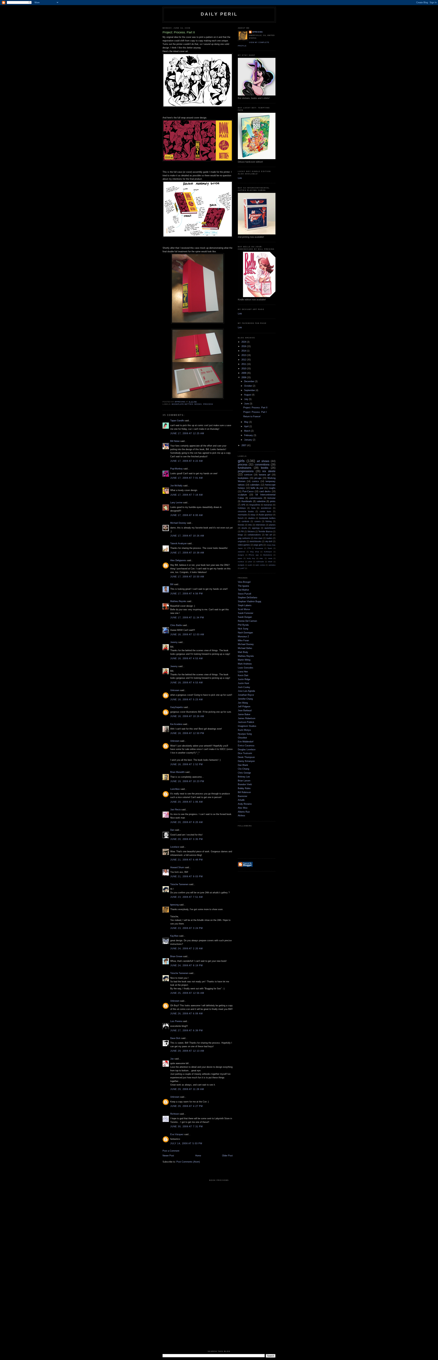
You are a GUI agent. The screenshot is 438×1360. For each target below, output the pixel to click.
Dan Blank (243, 765)
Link (240, 178)
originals (242, 541)
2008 (244, 377)
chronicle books (246, 511)
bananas (268, 505)
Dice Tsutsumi (245, 753)
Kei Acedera (176, 724)
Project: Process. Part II (255, 407)
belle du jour (257, 488)
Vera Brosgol (244, 582)
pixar (250, 562)
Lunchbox (175, 789)
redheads (260, 562)
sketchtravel (269, 528)
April (246, 426)
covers (257, 521)
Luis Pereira (176, 1021)
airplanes (241, 552)
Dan (172, 830)
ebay (253, 515)
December (249, 381)
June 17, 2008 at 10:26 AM (187, 535)
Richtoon (174, 1114)
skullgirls (241, 565)
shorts (244, 528)
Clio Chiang (243, 769)
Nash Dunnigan (245, 632)
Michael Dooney (178, 523)
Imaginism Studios (247, 726)
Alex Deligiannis (178, 560)
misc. (261, 558)
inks (250, 525)
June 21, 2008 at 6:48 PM (186, 859)
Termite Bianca (265, 531)
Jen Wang (243, 702)
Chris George (244, 772)
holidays (242, 508)
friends (241, 525)
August (248, 394)
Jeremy (174, 642)
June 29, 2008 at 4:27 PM (186, 1106)
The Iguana (243, 586)
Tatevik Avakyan (178, 543)
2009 (244, 373)
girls (241, 461)
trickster (271, 498)
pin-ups (258, 478)
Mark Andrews (245, 663)
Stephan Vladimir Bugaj (249, 601)
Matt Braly (243, 652)
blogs (240, 535)
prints (272, 501)
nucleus (241, 562)
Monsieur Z (243, 636)
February (249, 435)
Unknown (174, 690)
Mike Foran (243, 640)
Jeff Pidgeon (244, 706)
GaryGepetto (176, 707)
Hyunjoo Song (245, 734)
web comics (260, 565)
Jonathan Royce (246, 695)
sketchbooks (255, 541)
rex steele (268, 471)
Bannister (242, 796)
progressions (246, 471)
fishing (269, 521)
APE (243, 505)
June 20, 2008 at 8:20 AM (186, 822)
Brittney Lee (244, 776)
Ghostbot (242, 737)
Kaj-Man (174, 936)
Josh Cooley (244, 687)
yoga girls (258, 545)
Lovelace (174, 847)
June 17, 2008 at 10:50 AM (187, 576)
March (247, 431)
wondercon (266, 508)
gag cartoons (244, 538)
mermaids (242, 515)
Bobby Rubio (244, 788)
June (247, 403)
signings (256, 528)
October (248, 386)
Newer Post (168, 1155)
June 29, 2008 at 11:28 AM (187, 1089)
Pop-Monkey (176, 468)
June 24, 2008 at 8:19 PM (186, 965)
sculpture (242, 494)
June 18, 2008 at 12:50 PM (187, 733)
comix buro (265, 511)
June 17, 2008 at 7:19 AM (186, 495)
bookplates (243, 478)
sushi (250, 565)
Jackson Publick (246, 722)
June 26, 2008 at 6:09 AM (186, 1013)
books (198, 404)
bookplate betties (182, 404)
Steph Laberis (245, 605)
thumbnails (246, 501)
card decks (265, 491)
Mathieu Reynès (178, 601)
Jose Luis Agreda (246, 691)
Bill (171, 584)
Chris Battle (176, 625)
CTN (249, 548)
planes (272, 525)
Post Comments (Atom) (188, 1161)
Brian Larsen (244, 780)
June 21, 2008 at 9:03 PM (186, 876)
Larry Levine (176, 502)
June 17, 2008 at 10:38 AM (187, 552)
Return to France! (252, 416)
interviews (260, 525)
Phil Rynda (243, 625)
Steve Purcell (244, 593)
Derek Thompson (246, 757)
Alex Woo (242, 808)
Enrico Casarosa (246, 745)
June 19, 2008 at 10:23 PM (187, 781)
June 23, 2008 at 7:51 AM (186, 897)
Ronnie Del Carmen (247, 621)
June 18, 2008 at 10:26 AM (187, 716)
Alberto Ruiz (244, 811)
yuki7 (242, 568)
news (270, 558)
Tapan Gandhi (177, 420)
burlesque (268, 552)
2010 (244, 368)
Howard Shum (177, 867)
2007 (244, 445)
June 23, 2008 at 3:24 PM (186, 928)
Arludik (241, 800)
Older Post (227, 1155)
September (250, 390)
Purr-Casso (248, 491)
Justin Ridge (244, 679)
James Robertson (246, 718)
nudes (269, 538)
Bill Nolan (175, 441)
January (248, 439)
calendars (255, 484)
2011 (244, 364)
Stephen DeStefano (247, 597)
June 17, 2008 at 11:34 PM (187, 617)
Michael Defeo (245, 648)
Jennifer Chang (245, 699)
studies (251, 518)
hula (253, 508)
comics (255, 481)
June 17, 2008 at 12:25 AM (187, 433)
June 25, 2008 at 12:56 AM (187, 993)
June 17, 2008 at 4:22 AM (186, 461)
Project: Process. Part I (255, 412)
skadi (270, 562)
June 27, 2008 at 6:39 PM (186, 1030)
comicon (248, 474)
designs (241, 555)
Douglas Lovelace (246, 749)
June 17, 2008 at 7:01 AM (186, 478)
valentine (261, 501)
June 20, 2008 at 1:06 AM (186, 802)
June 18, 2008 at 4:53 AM (186, 658)
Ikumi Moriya (244, 730)
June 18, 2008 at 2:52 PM (186, 764)
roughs (272, 488)
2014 (244, 350)
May (246, 422)
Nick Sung (243, 628)
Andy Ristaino (245, 804)
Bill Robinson (244, 792)
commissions (255, 498)
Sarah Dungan (245, 617)
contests (245, 521)
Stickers (251, 531)
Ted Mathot (243, 590)
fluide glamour (265, 515)
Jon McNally (176, 485)
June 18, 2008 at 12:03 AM (187, 634)
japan (240, 558)
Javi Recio (175, 809)
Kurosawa (259, 548)
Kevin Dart (243, 675)
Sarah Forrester (245, 613)
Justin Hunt (243, 683)
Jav (172, 1058)
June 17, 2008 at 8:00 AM (186, 515)
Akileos (241, 815)
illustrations (267, 555)
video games (244, 545)
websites (272, 565)
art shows (263, 461)
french (241, 518)
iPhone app (254, 555)
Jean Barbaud (245, 710)
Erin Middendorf (245, 741)
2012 (244, 359)
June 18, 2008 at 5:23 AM (186, 699)
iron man (258, 538)
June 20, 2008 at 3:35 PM (186, 839)
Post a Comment (171, 1151)
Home (198, 1155)
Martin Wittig (244, 660)
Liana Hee (243, 671)
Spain (270, 548)
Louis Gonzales (245, 667)
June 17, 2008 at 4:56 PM (186, 593)
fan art (269, 535)
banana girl (264, 474)
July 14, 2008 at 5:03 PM (186, 1143)
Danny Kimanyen (246, 761)
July (246, 399)
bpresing (174, 904)
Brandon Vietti (245, 784)
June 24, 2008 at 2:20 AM (186, 948)
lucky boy (251, 558)
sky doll (268, 541)
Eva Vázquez (177, 1134)
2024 (244, 342)
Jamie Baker (244, 714)
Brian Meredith (177, 772)
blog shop (254, 552)
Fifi (242, 531)
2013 (244, 355)
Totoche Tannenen (179, 884)
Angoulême (254, 505)
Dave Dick (175, 1038)
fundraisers (244, 467)
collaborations (254, 535)
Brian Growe (176, 956)
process (208, 404)
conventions (262, 464)
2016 (244, 346)
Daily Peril (219, 14)
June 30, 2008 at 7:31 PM (186, 1126)
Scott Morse (244, 609)
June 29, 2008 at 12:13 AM (187, 1051)
